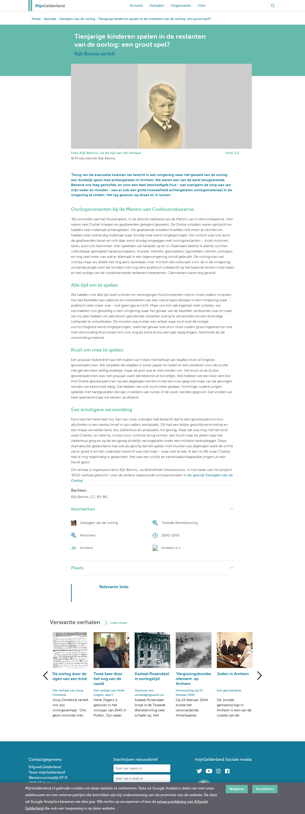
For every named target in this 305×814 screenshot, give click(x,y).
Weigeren (236, 789)
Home (36, 19)
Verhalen (156, 5)
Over (202, 5)
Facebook (227, 771)
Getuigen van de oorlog (77, 19)
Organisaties (181, 5)
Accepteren (265, 789)
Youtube (209, 771)
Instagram (218, 771)
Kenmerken (83, 509)
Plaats (77, 567)
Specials (50, 19)
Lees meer (118, 623)
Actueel (136, 5)
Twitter (199, 771)
